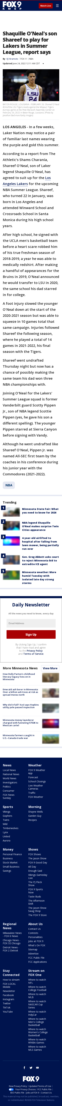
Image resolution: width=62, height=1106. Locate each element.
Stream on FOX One (36, 973)
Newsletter (9, 991)
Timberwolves (10, 828)
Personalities (35, 937)
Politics (7, 786)
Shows (33, 849)
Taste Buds (34, 896)
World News (9, 778)
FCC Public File (36, 957)
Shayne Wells (35, 811)
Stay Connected (11, 973)
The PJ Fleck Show (35, 883)
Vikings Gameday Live (37, 876)
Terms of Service (33, 653)
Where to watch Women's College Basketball (38, 1032)
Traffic (31, 792)
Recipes (32, 820)
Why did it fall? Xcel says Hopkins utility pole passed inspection (21, 706)
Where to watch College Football (37, 988)
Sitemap (32, 949)
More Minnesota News (20, 668)
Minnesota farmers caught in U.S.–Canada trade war (18, 737)
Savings (7, 870)
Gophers (7, 815)
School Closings (37, 781)
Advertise (33, 953)
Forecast (33, 777)
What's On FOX (36, 945)
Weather (35, 765)
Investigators (10, 782)
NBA (31, 58)
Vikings (6, 811)
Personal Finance (12, 854)
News (7, 765)
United (6, 836)
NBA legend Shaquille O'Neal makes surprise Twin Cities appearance (40, 526)
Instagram (8, 999)
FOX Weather (35, 796)
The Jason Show (37, 858)
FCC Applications (37, 961)
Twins (6, 820)
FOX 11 (23, 58)
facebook (24, 1067)
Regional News (9, 926)
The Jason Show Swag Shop (37, 909)
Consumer (8, 790)
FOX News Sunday (8, 796)
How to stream (11, 979)
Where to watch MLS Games (37, 1048)
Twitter (7, 1003)
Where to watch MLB (37, 995)
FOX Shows (34, 854)
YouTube (8, 1011)
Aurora (6, 840)
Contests (33, 933)
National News (11, 774)
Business (8, 858)
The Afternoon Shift (36, 902)
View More (50, 668)
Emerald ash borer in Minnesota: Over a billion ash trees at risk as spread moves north (20, 692)
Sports (8, 807)
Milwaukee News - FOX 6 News (12, 934)
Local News (9, 770)
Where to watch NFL (37, 981)
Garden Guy (34, 815)
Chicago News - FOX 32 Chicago (11, 942)
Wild (5, 824)
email (37, 1067)
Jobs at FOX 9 (35, 941)
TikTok (6, 1007)
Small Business (11, 866)
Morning (34, 807)
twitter (31, 1067)
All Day (32, 866)
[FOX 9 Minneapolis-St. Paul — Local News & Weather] (13, 5)
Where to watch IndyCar (37, 1013)
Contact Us (34, 928)
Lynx (5, 832)
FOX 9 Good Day (37, 862)
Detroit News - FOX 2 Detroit (11, 949)
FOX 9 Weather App (36, 771)
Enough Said (35, 870)
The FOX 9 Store (37, 915)
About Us (35, 924)
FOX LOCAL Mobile (9, 985)
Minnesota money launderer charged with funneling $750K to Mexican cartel (20, 722)
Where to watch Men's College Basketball (37, 1022)
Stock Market (10, 862)
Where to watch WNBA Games (37, 1041)
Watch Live (45, 6)
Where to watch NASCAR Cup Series (37, 1004)
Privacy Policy (35, 650)
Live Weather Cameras (35, 787)
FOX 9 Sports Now (35, 891)
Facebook (8, 995)
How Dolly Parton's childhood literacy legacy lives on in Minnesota (19, 676)
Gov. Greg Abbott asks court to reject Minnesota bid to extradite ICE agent (40, 560)
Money (8, 849)
